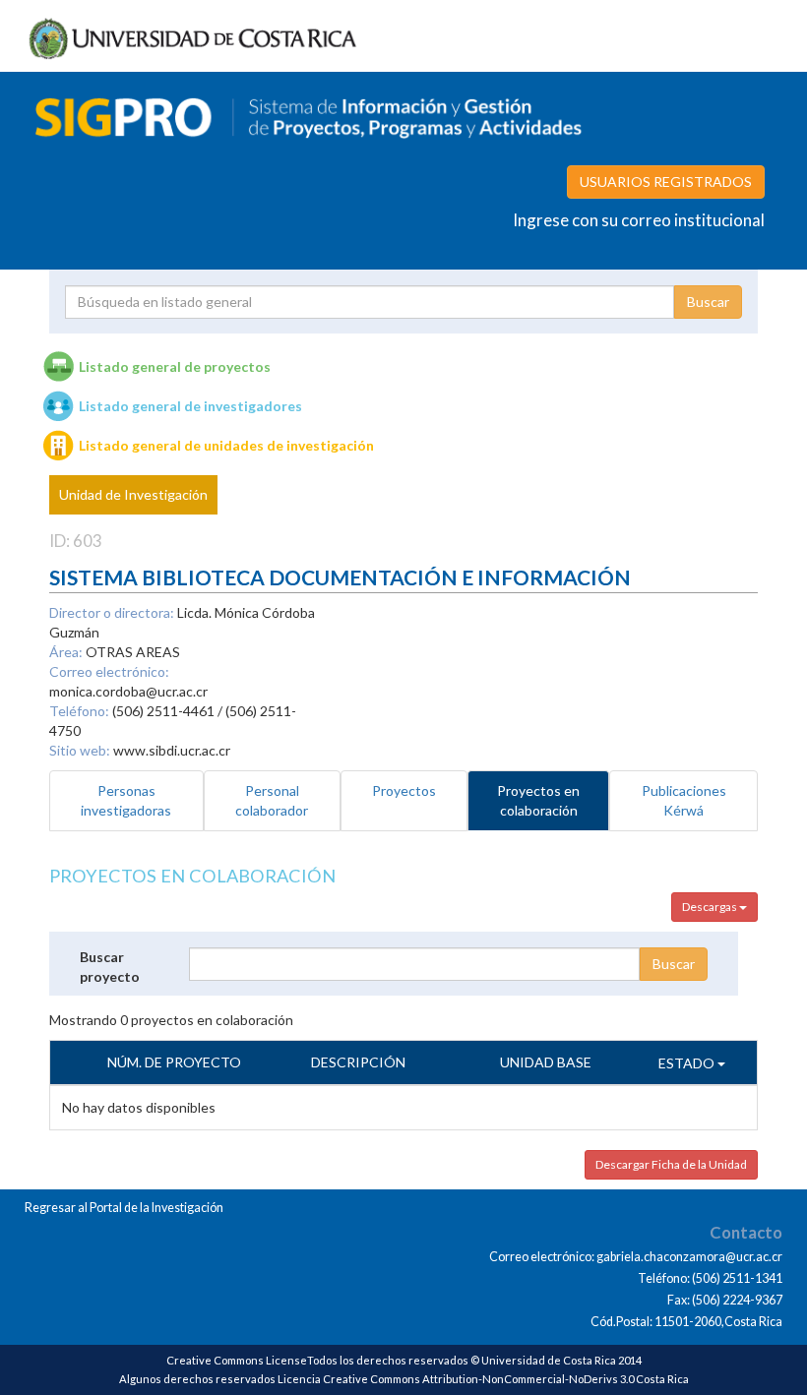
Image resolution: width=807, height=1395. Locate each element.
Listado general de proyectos (175, 366)
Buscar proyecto (110, 966)
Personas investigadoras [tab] (126, 800)
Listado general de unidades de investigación (226, 445)
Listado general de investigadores (190, 405)
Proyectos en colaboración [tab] (538, 800)
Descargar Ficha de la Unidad (671, 1164)
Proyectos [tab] (404, 790)
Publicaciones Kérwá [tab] (684, 800)
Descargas (710, 906)
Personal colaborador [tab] (271, 800)
